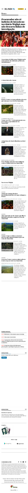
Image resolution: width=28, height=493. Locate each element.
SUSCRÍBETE (20, 8)
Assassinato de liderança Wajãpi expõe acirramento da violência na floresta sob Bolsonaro (13, 61)
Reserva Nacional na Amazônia (7, 160)
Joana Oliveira (4, 48)
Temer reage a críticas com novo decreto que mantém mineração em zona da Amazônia (12, 237)
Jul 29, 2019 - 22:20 (16, 48)
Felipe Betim (3, 64)
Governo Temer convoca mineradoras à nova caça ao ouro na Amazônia (13, 260)
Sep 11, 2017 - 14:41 (19, 165)
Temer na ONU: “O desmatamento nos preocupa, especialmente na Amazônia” (13, 122)
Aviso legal (17, 478)
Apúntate (4, 357)
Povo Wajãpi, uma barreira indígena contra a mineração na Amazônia (12, 162)
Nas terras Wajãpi (7, 182)
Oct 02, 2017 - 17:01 (11, 82)
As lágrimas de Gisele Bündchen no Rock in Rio (13, 142)
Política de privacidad (8, 480)
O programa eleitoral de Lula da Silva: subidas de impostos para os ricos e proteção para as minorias (13, 341)
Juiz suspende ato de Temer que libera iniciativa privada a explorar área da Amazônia (13, 217)
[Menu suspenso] (2, 9)
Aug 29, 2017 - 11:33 (17, 241)
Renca (3, 14)
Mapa (14, 480)
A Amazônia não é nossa (8, 80)
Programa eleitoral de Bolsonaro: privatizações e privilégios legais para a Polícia (12, 346)
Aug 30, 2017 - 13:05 (13, 221)
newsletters (4, 352)
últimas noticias (5, 331)
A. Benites (3, 221)
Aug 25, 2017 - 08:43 (15, 263)
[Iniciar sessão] (25, 9)
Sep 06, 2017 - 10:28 (17, 199)
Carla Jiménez (4, 103)
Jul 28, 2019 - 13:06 (11, 64)
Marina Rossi (4, 125)
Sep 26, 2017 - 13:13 (16, 103)
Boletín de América (6, 412)
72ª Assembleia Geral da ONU (7, 118)
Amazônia (3, 192)
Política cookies (22, 478)
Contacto (4, 478)
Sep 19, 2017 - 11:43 (15, 125)
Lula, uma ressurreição (10, 337)
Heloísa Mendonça (5, 241)
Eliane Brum (3, 82)
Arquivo (3, 425)
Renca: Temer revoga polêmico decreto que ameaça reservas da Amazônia (13, 100)
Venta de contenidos (10, 478)
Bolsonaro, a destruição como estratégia (14, 334)
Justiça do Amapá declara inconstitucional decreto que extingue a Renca (13, 195)
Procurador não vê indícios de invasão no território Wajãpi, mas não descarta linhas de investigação (13, 24)
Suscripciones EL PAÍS (19, 480)
